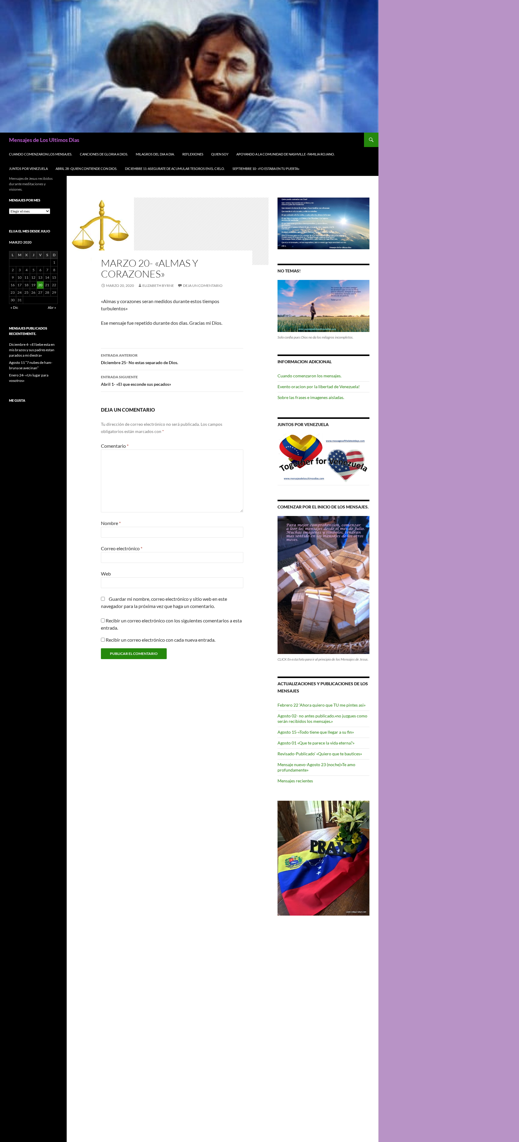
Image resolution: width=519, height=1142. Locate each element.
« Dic (14, 307)
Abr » (52, 307)
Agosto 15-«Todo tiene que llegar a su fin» (316, 732)
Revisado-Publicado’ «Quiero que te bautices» (320, 753)
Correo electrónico (121, 548)
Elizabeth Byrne (158, 285)
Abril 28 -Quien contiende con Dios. (86, 168)
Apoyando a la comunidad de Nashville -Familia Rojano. (285, 154)
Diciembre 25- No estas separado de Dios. (139, 359)
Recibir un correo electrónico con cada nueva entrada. (160, 640)
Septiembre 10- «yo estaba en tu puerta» (265, 168)
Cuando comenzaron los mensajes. (40, 154)
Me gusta (17, 400)
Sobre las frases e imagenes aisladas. (311, 397)
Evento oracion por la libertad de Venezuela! (319, 386)
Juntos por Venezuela (28, 168)
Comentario (115, 446)
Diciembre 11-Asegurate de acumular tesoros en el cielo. (175, 168)
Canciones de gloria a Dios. (104, 154)
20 (40, 285)
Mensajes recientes (295, 780)
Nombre (111, 523)
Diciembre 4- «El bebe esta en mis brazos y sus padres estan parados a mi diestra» (32, 350)
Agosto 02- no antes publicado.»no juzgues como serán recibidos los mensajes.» (322, 718)
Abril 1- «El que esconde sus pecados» (136, 381)
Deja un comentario (203, 285)
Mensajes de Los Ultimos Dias (44, 140)
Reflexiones (192, 154)
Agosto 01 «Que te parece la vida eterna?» (316, 742)
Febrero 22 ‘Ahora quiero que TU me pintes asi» (322, 705)
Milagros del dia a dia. (155, 154)
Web (106, 573)
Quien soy (220, 154)
